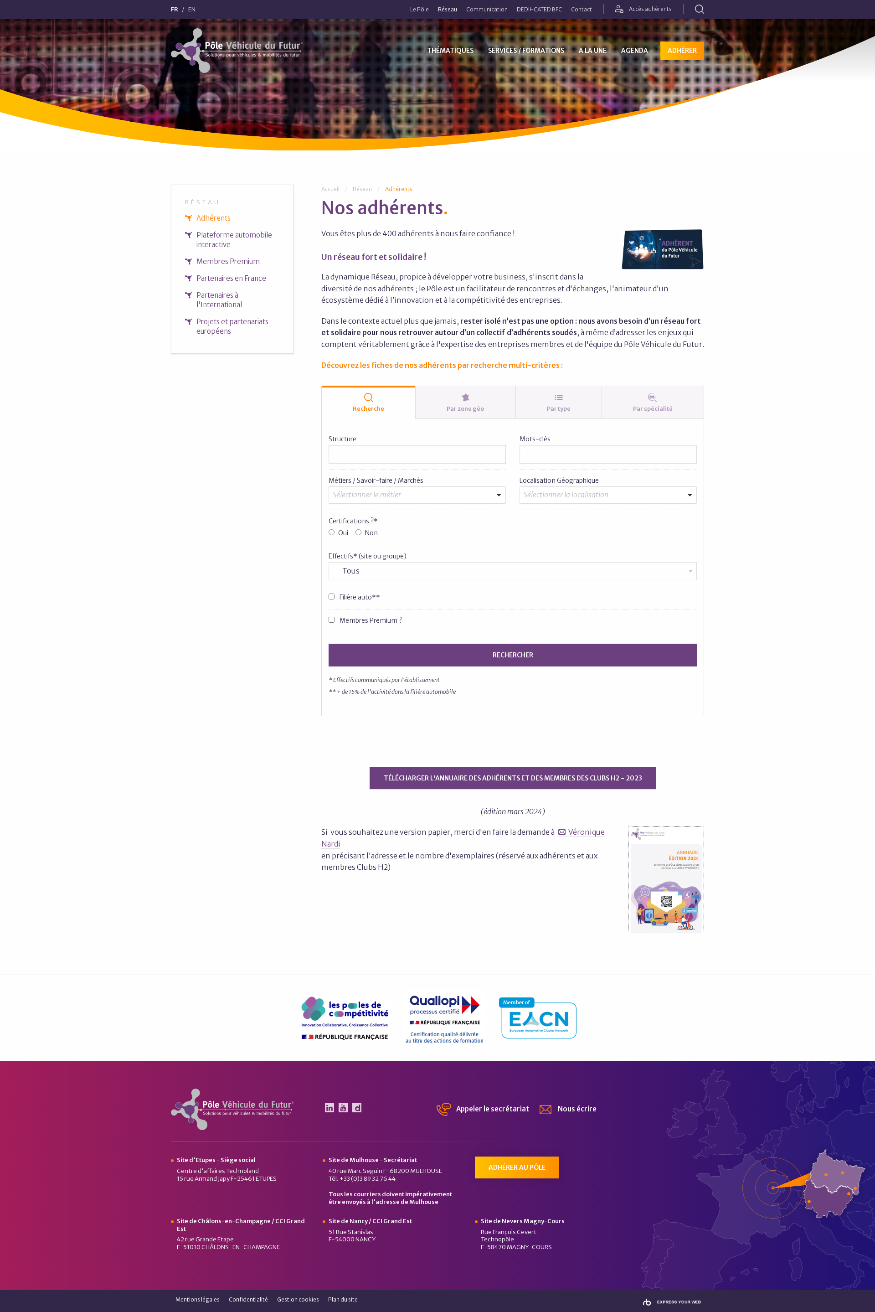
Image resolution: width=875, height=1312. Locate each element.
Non (371, 533)
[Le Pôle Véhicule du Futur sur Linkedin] (329, 1107)
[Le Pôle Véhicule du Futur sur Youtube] (343, 1107)
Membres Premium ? (370, 620)
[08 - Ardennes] (604, 504)
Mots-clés (535, 439)
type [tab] (559, 409)
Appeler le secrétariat (492, 1109)
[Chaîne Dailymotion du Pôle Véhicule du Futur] (357, 1107)
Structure (342, 439)
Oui (343, 533)
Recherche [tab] (368, 409)
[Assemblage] (413, 504)
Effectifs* (368, 556)
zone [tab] (465, 409)
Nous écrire (576, 1109)
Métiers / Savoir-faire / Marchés (376, 480)
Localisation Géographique (559, 480)
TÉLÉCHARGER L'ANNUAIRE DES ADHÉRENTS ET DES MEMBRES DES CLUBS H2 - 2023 (513, 778)
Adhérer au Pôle (517, 1167)
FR (174, 10)
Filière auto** (359, 597)
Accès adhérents (650, 8)
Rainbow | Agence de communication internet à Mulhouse (672, 1302)
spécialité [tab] (653, 409)
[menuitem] (419, 9)
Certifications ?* (353, 521)
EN (192, 10)
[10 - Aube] (604, 514)
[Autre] (413, 514)
